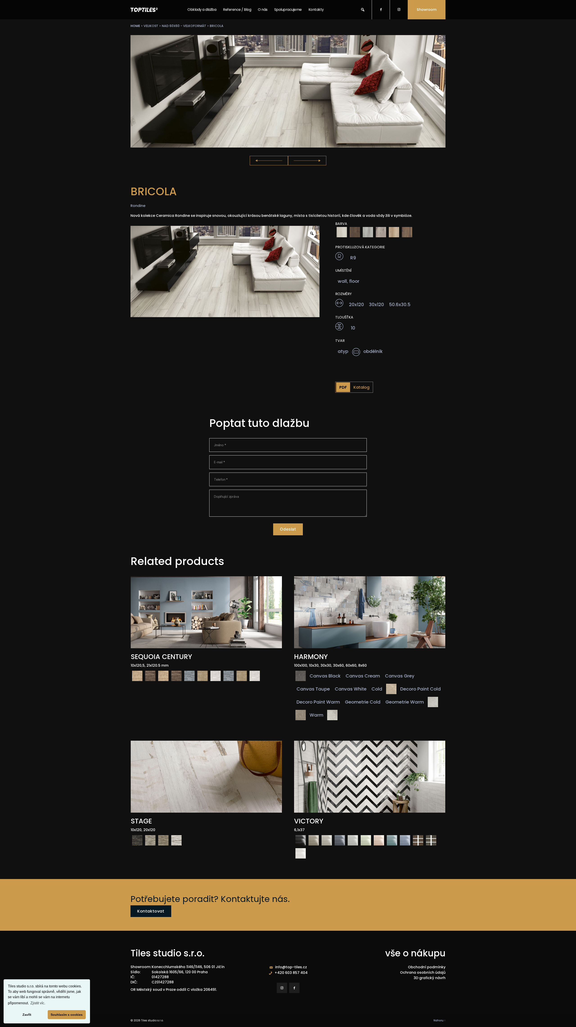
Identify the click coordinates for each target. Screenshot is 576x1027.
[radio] (341, 232)
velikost (151, 26)
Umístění (343, 270)
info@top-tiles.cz (291, 967)
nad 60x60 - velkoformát (184, 26)
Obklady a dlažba (201, 9)
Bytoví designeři (287, 39)
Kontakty (316, 9)
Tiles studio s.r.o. (152, 1020)
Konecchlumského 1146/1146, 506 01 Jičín (188, 966)
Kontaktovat (150, 911)
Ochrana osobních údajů (423, 972)
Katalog (361, 387)
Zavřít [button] (26, 1014)
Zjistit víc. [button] (37, 1003)
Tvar (340, 341)
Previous (269, 160)
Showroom (426, 9)
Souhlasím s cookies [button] (67, 1014)
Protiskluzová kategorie (360, 247)
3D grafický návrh (430, 977)
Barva (341, 224)
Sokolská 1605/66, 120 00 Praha (180, 972)
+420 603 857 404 (291, 972)
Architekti (282, 28)
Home (135, 26)
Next (307, 160)
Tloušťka (344, 317)
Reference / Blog (237, 9)
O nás (263, 9)
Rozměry (343, 294)
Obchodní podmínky (427, 967)
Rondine (137, 205)
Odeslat (288, 529)
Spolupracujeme (288, 9)
